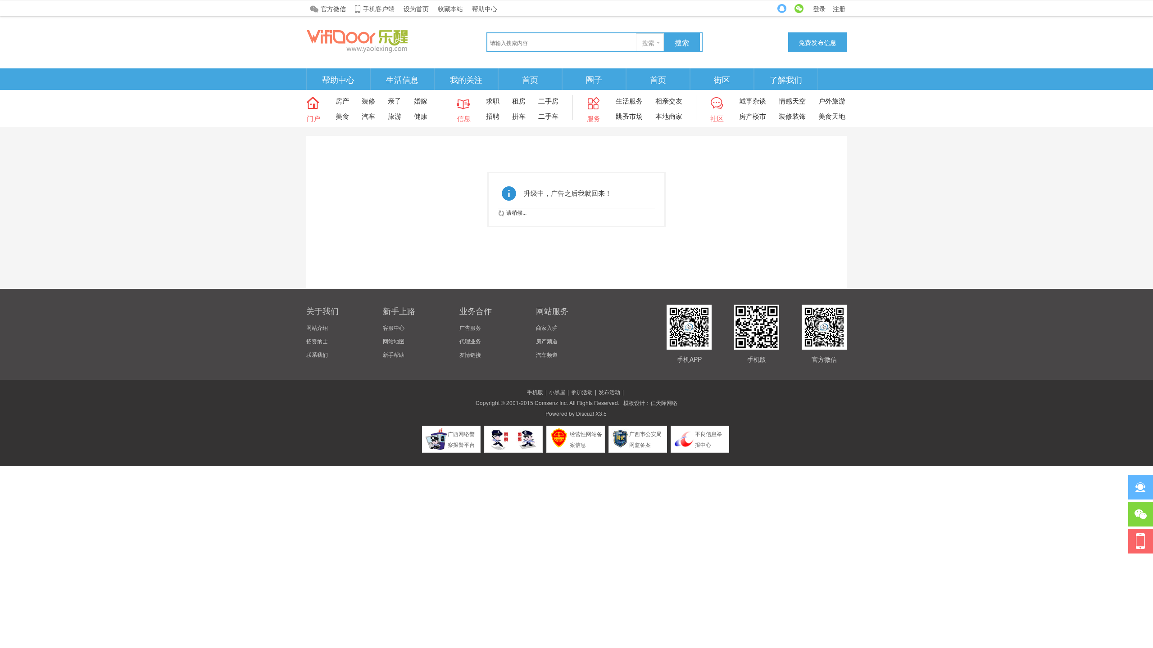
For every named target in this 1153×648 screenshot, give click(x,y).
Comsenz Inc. (551, 402)
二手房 (548, 100)
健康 (420, 116)
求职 (492, 100)
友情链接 (470, 354)
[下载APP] (1140, 541)
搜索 (648, 42)
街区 (722, 79)
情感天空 (792, 100)
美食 (342, 116)
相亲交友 (668, 100)
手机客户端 (379, 8)
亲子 (394, 100)
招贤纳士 (317, 341)
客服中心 (393, 327)
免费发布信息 (817, 42)
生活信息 (402, 79)
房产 (342, 100)
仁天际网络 (663, 402)
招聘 (492, 116)
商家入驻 (547, 327)
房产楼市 (752, 116)
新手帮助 (393, 354)
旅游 (394, 116)
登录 (819, 8)
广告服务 (470, 327)
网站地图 (393, 341)
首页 (530, 79)
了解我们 (786, 79)
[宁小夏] (373, 40)
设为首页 (416, 8)
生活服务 (629, 100)
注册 (839, 8)
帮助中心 (484, 8)
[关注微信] (1140, 514)
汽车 (368, 116)
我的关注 (466, 79)
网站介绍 (317, 327)
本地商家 (668, 116)
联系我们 (317, 354)
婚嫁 (420, 100)
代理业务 (470, 341)
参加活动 (582, 392)
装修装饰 (792, 116)
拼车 (519, 116)
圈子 (594, 79)
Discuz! (585, 413)
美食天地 (831, 116)
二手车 (548, 116)
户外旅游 (831, 100)
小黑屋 (557, 392)
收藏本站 (450, 8)
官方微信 (333, 8)
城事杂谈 (752, 100)
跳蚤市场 (629, 116)
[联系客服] (1140, 487)
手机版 (535, 392)
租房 (519, 100)
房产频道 (547, 341)
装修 (368, 100)
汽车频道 (547, 354)
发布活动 (609, 392)
